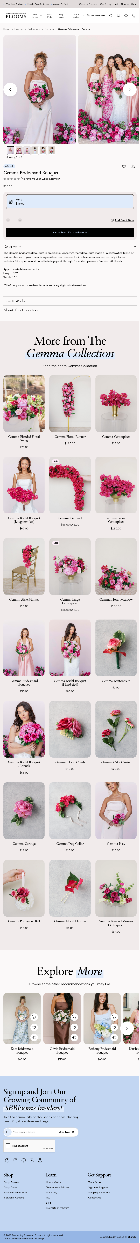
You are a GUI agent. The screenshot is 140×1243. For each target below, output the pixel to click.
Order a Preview (88, 4)
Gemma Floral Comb (70, 762)
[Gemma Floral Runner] (69, 403)
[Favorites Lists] (126, 16)
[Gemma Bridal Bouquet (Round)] (24, 729)
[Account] (118, 16)
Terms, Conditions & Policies (18, 1238)
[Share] (133, 166)
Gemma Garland (70, 518)
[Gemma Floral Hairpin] (69, 888)
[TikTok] (23, 1160)
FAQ (116, 4)
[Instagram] (15, 1160)
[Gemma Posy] (116, 810)
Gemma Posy (116, 843)
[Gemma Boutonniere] (116, 648)
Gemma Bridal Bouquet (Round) (24, 764)
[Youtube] (32, 1160)
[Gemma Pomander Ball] (24, 888)
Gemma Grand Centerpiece (116, 520)
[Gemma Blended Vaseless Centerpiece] (116, 888)
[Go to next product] (127, 1028)
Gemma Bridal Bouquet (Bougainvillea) (24, 520)
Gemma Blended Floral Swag (24, 438)
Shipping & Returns (99, 1192)
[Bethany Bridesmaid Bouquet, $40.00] (102, 1018)
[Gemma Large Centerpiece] (69, 566)
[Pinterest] (40, 1160)
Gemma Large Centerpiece (70, 601)
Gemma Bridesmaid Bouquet (24, 683)
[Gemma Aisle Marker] (24, 566)
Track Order (95, 1182)
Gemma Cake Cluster (116, 762)
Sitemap (39, 1238)
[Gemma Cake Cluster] (116, 729)
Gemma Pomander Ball (24, 921)
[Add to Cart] (34, 1017)
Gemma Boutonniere (116, 681)
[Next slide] (130, 89)
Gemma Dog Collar (70, 843)
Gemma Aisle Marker (24, 599)
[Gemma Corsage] (24, 810)
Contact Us (127, 4)
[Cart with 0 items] (133, 16)
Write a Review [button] (51, 179)
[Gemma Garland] (69, 485)
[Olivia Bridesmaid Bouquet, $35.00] (62, 1018)
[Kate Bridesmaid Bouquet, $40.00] (22, 1018)
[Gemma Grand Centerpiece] (116, 485)
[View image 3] (27, 150)
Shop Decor (11, 1187)
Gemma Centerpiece (116, 436)
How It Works (53, 1182)
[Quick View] (34, 1037)
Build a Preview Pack (15, 1192)
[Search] (111, 16)
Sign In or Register (98, 1187)
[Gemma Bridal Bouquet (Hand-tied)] (69, 648)
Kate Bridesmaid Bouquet (22, 1050)
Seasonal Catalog (14, 1197)
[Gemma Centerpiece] (116, 403)
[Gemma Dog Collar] (69, 810)
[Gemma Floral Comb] (69, 729)
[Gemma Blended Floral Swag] (24, 403)
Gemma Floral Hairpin (70, 921)
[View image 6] (51, 150)
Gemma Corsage (24, 843)
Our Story (105, 4)
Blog (48, 1202)
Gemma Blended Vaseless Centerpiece (116, 923)
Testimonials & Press (57, 1187)
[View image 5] (43, 150)
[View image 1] (10, 150)
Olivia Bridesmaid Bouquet (62, 1050)
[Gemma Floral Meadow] (116, 566)
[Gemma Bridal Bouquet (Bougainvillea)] (24, 485)
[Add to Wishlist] (34, 1027)
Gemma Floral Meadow (116, 599)
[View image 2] (19, 150)
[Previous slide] (10, 89)
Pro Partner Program (57, 1207)
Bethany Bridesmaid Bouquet (102, 1050)
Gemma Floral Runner (70, 436)
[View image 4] (35, 150)
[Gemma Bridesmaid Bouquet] (24, 648)
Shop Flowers (11, 1182)
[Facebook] (7, 1160)
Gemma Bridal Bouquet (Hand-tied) (70, 683)
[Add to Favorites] (124, 166)
